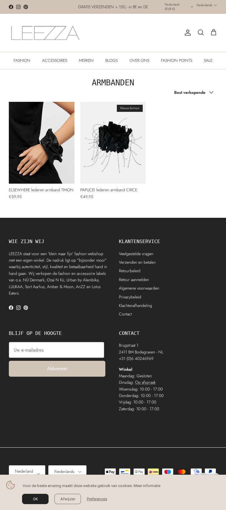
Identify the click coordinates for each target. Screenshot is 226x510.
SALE (208, 60)
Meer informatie (147, 486)
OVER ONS (139, 60)
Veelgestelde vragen (136, 254)
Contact (125, 314)
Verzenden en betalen (137, 262)
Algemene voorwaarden (139, 288)
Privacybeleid (130, 297)
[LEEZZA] (45, 33)
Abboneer (57, 368)
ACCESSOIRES (54, 60)
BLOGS (111, 60)
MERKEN (86, 60)
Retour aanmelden (134, 280)
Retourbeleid (129, 271)
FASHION (22, 60)
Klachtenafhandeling (135, 305)
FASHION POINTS (176, 60)
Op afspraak (145, 382)
